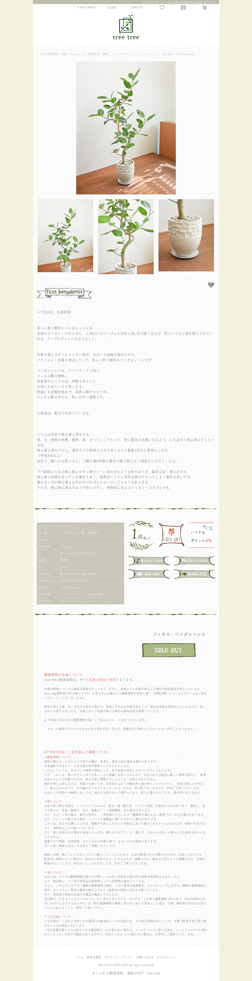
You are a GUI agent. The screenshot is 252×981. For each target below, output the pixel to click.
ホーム (79, 957)
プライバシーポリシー (118, 957)
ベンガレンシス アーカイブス (135, 54)
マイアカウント (166, 957)
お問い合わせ (145, 957)
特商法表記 (94, 957)
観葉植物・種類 (98, 54)
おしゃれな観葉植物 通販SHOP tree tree (126, 972)
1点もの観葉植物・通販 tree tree (58, 54)
